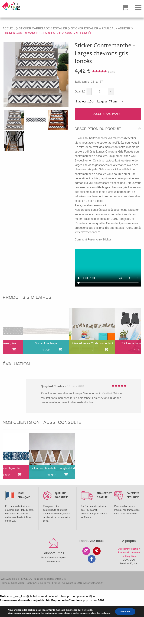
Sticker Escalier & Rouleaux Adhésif (100, 28)
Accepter (125, 611)
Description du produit (98, 129)
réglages (105, 613)
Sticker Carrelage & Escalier (43, 28)
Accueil (9, 28)
